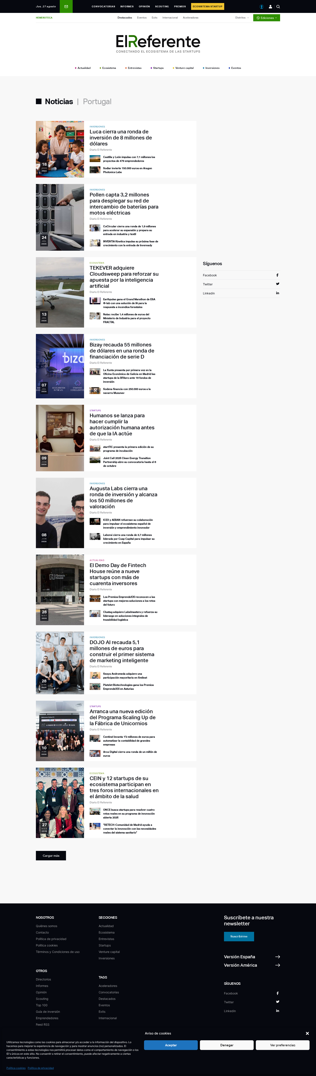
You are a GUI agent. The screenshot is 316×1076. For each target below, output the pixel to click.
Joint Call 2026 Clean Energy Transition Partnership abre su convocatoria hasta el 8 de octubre (129, 462)
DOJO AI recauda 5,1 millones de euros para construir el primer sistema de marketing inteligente (122, 651)
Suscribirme (238, 936)
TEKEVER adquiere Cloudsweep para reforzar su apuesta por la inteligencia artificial (124, 277)
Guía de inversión (48, 1011)
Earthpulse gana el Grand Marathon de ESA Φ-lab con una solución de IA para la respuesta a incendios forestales (129, 303)
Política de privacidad (41, 1068)
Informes (127, 6)
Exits (154, 17)
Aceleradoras (190, 17)
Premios (180, 6)
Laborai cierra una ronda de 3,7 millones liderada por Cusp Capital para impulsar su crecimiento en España (129, 538)
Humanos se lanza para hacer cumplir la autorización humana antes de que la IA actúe (122, 424)
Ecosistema (109, 68)
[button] (307, 1033)
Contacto (42, 932)
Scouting (162, 6)
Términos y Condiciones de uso (58, 952)
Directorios (43, 979)
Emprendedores (47, 1018)
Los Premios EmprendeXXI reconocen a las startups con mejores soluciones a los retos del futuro (129, 600)
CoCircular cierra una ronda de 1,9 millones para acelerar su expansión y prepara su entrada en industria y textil (129, 230)
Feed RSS (42, 1024)
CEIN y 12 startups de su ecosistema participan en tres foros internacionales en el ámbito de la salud (124, 787)
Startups (158, 68)
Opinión (144, 6)
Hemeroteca (44, 17)
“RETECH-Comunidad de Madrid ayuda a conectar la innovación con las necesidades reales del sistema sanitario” (129, 828)
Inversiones (212, 68)
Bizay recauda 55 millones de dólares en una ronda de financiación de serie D (122, 351)
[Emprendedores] (270, 6)
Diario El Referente (101, 149)
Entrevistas (134, 68)
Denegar (226, 1045)
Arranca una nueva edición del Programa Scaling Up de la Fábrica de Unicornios (123, 717)
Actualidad (84, 68)
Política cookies (16, 1068)
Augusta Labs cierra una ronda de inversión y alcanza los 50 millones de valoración (123, 497)
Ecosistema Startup (207, 6)
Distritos (240, 17)
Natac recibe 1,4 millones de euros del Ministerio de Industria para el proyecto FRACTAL (126, 318)
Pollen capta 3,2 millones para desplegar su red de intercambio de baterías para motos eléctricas (124, 204)
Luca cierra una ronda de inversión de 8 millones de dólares (121, 138)
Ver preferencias (282, 1045)
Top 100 (42, 1005)
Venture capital (184, 68)
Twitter (208, 284)
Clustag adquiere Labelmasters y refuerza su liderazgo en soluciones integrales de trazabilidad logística (130, 616)
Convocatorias (103, 6)
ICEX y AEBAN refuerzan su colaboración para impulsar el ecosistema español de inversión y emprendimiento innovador (128, 523)
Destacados (125, 17)
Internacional (170, 17)
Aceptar (171, 1045)
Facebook (210, 275)
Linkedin (209, 293)
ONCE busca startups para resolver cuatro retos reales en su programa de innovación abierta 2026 (129, 813)
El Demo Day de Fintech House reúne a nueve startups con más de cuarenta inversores (118, 574)
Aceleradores (108, 986)
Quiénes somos (46, 926)
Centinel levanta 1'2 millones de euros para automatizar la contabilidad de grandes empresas (129, 740)
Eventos (142, 17)
